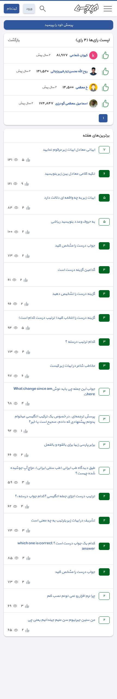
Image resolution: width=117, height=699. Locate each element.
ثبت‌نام (12, 8)
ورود (29, 8)
